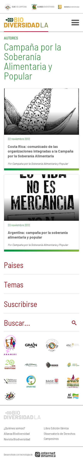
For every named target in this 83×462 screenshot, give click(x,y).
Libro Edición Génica (56, 428)
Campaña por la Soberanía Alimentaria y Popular (40, 163)
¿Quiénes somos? (14, 428)
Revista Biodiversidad (17, 439)
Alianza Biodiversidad (17, 433)
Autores (11, 38)
